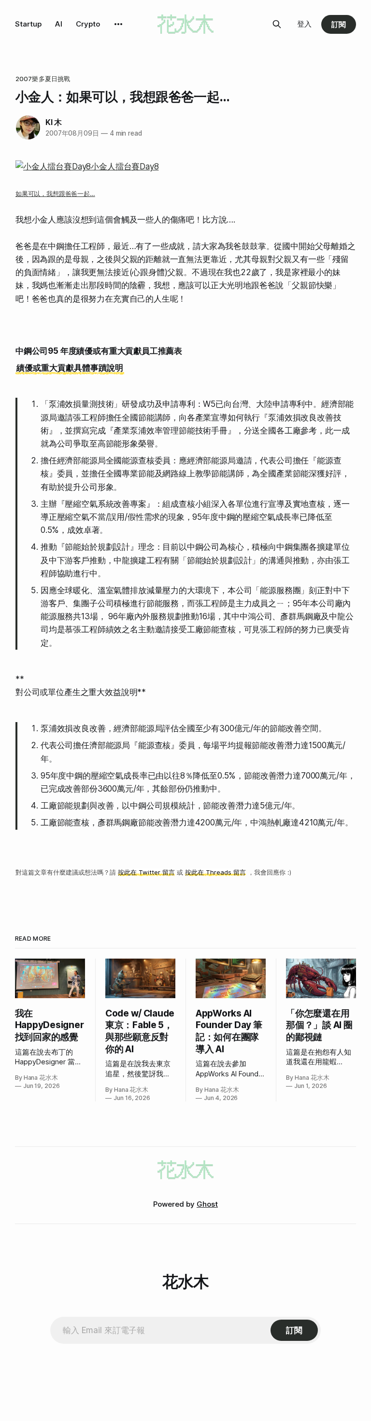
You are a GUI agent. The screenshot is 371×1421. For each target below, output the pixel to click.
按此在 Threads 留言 (215, 872)
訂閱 (338, 24)
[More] (118, 24)
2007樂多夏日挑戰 (42, 79)
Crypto (88, 23)
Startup (28, 23)
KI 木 (53, 122)
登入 (304, 23)
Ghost (207, 1204)
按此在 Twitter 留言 (146, 872)
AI (58, 23)
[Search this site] (277, 24)
